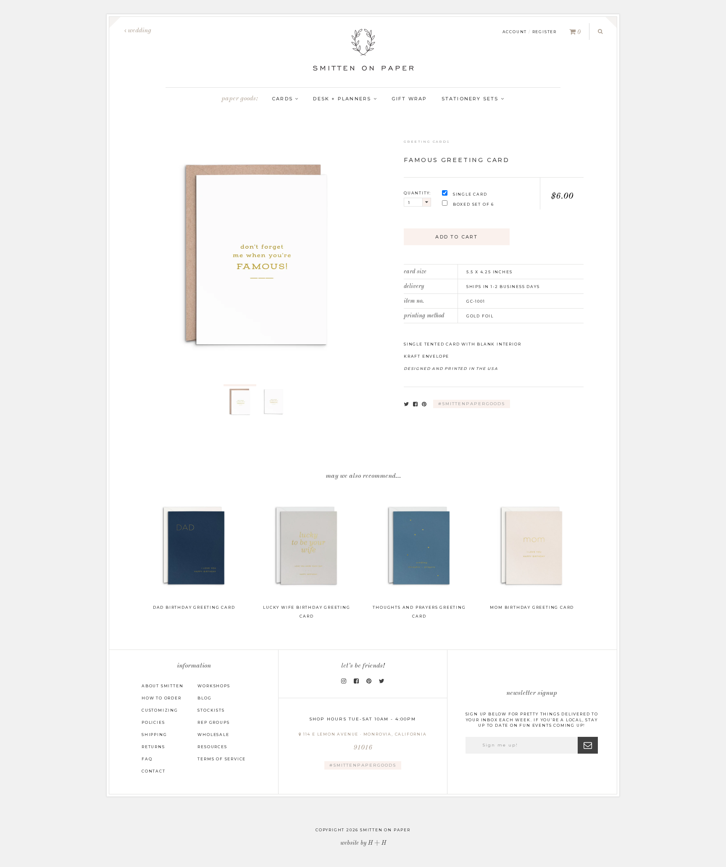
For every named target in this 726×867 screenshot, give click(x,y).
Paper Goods (238, 98)
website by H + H (363, 843)
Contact (154, 771)
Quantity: (417, 193)
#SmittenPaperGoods (362, 765)
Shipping (154, 734)
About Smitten (162, 686)
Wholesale (213, 734)
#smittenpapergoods (471, 403)
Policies (153, 722)
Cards (283, 99)
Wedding (138, 30)
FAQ (147, 759)
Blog (204, 698)
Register (544, 31)
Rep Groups (213, 722)
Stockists (210, 710)
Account (514, 31)
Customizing (160, 710)
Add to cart (456, 237)
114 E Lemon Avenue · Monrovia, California (364, 742)
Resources (212, 747)
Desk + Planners (343, 99)
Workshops (213, 686)
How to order (162, 698)
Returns (153, 747)
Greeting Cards (427, 141)
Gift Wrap (409, 99)
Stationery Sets (471, 99)
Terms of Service (221, 759)
